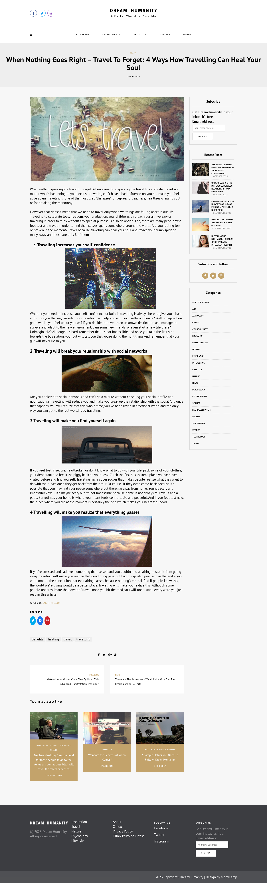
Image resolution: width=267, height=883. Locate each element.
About (117, 822)
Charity (196, 322)
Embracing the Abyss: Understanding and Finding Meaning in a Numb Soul (222, 205)
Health (148, 749)
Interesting (42, 745)
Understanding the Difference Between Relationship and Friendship (221, 187)
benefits (37, 639)
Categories (109, 34)
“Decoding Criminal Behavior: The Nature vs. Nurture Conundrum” (222, 169)
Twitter (159, 834)
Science (54, 745)
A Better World (200, 302)
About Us (140, 34)
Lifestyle (107, 749)
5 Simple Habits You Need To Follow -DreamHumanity (160, 757)
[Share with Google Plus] (109, 654)
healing (53, 639)
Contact (165, 34)
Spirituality (198, 423)
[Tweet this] (104, 654)
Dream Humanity (51, 603)
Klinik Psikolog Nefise (129, 836)
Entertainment (200, 342)
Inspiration (159, 749)
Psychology (198, 389)
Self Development (201, 409)
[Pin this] (115, 654)
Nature (196, 376)
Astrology (198, 315)
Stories (171, 749)
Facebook (161, 828)
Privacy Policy (123, 831)
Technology (65, 745)
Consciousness (200, 329)
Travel (133, 53)
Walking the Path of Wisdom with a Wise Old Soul (222, 222)
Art (194, 309)
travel (67, 639)
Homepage (82, 34)
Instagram (161, 841)
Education (197, 335)
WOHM (187, 34)
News (195, 383)
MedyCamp (229, 877)
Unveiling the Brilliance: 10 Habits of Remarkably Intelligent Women (222, 240)
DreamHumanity (191, 877)
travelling (83, 639)
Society (196, 416)
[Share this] (98, 654)
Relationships (199, 396)
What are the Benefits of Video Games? (107, 757)
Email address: (203, 121)
